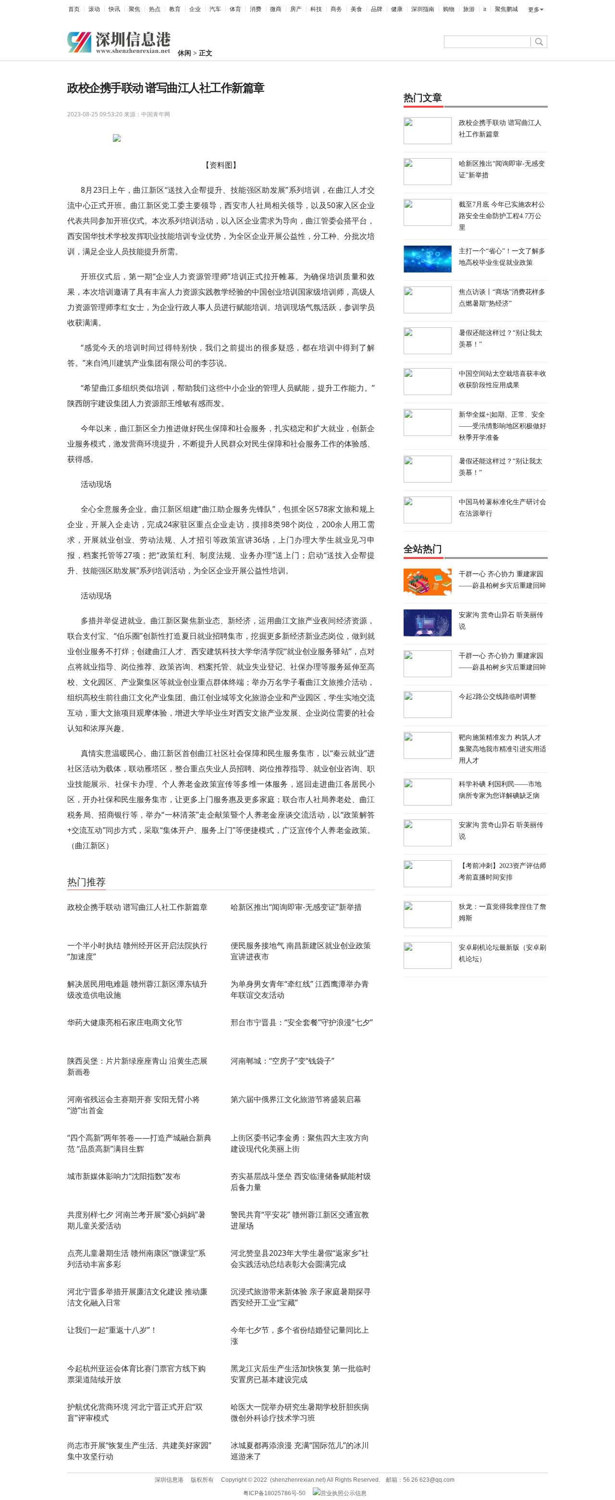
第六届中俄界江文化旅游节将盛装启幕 (296, 1099)
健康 (397, 9)
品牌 (376, 9)
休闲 (184, 53)
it (484, 9)
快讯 (114, 9)
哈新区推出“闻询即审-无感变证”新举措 (296, 907)
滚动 (94, 9)
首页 (74, 9)
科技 (316, 9)
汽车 (215, 9)
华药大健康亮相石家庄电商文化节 (125, 1022)
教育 (175, 9)
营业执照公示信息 (343, 1493)
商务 (336, 9)
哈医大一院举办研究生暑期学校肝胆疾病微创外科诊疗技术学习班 (300, 1412)
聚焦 (134, 9)
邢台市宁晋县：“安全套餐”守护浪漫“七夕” (302, 1022)
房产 (296, 9)
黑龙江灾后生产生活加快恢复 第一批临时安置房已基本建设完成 (301, 1374)
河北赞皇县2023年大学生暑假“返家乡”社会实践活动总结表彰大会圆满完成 (300, 1258)
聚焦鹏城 (506, 9)
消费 (255, 9)
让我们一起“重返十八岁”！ (112, 1330)
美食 (356, 9)
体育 (235, 9)
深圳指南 (422, 9)
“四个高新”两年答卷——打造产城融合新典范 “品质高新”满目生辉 (139, 1143)
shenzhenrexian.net (298, 1479)
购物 (449, 9)
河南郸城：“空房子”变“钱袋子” (282, 1060)
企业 (195, 9)
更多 (534, 9)
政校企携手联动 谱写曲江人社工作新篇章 (137, 907)
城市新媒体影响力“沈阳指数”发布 (124, 1176)
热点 (154, 9)
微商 (276, 9)
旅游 (469, 9)
